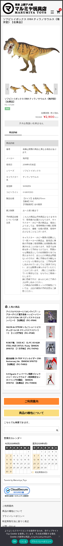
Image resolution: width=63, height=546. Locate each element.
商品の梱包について (31, 412)
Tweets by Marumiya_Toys (15, 480)
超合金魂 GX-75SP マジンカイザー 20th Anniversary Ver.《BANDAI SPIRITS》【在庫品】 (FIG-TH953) (23, 361)
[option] (31, 53)
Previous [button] (7, 89)
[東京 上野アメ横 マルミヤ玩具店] (24, 12)
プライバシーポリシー (13, 516)
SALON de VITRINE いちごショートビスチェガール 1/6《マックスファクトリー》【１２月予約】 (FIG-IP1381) (23, 330)
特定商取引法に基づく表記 (15, 521)
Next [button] (56, 89)
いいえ (23, 541)
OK (14, 541)
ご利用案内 (31, 401)
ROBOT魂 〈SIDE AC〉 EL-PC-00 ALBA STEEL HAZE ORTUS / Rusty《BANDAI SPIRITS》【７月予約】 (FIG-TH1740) (23, 346)
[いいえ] (59, 536)
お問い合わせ (9, 526)
